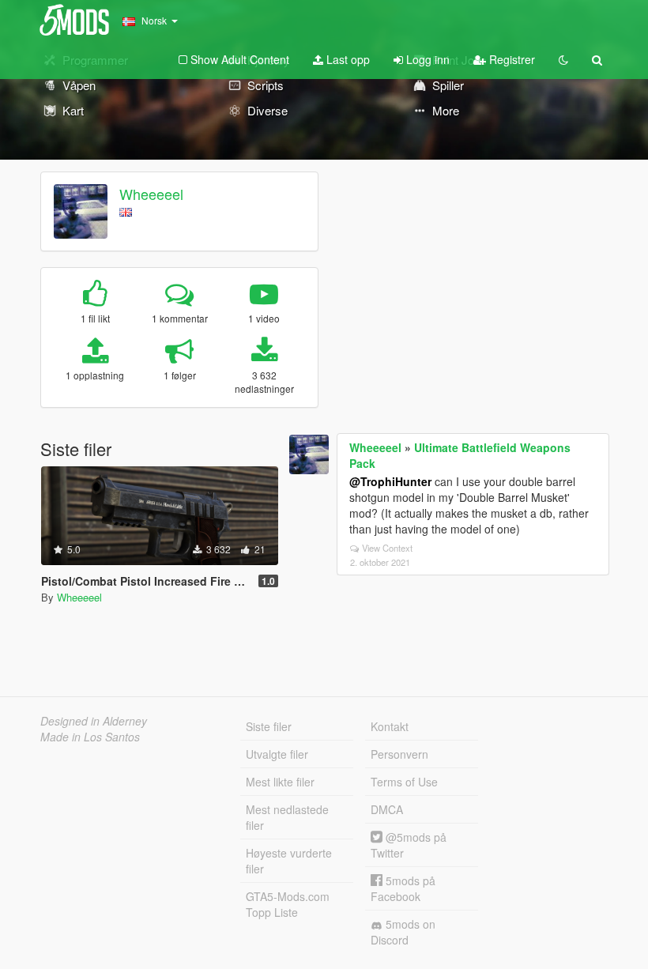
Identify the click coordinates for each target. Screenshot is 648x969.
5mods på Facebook (403, 888)
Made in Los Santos (90, 737)
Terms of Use (404, 782)
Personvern (399, 754)
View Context (387, 547)
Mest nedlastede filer (287, 817)
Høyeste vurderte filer (289, 861)
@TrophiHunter (390, 481)
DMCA (387, 809)
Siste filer (269, 726)
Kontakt (390, 726)
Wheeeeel (151, 193)
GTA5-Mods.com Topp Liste (288, 904)
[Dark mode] (563, 59)
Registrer (510, 59)
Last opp (346, 59)
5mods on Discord (403, 932)
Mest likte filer (280, 782)
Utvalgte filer (277, 754)
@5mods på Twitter (408, 845)
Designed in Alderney (93, 721)
